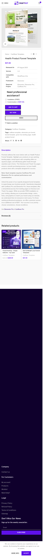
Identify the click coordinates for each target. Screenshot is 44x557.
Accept (26, 553)
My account (6, 482)
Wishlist (4, 489)
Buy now (13, 112)
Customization (15, 102)
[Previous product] (31, 54)
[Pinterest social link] (16, 140)
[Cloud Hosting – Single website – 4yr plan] (11, 239)
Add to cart (12, 107)
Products (5, 486)
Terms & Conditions (9, 510)
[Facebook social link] (11, 140)
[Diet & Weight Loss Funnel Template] (31, 239)
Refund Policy (7, 507)
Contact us (6, 472)
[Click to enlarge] (5, 44)
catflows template (15, 132)
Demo (21, 118)
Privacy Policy (7, 503)
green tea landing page (23, 135)
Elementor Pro (9, 209)
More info (15, 553)
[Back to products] (33, 54)
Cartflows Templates (17, 54)
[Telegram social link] (21, 140)
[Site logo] (21, 3)
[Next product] (36, 54)
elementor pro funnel (28, 132)
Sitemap (5, 514)
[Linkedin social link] (18, 140)
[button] (18, 232)
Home (7, 54)
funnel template (10, 135)
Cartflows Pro (19, 209)
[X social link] (13, 140)
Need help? (6, 493)
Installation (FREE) (13, 99)
